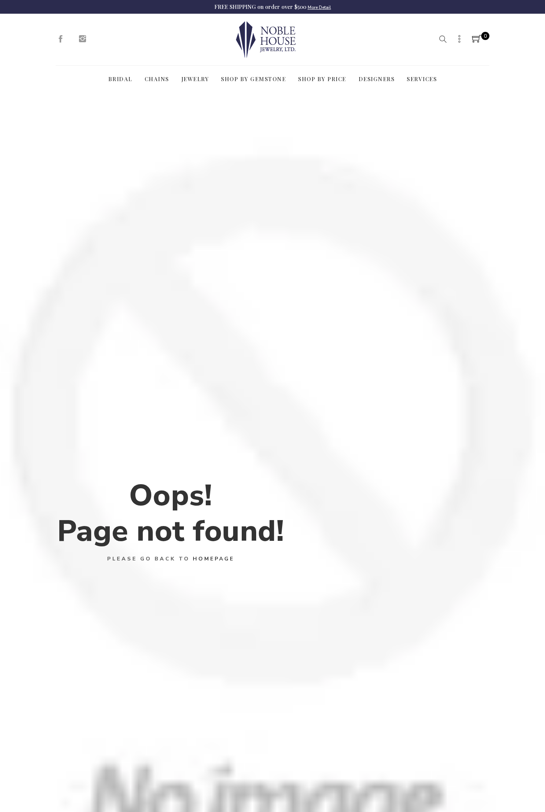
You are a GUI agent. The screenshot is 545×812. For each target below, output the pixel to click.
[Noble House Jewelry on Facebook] (60, 40)
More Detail (319, 7)
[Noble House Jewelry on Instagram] (82, 40)
